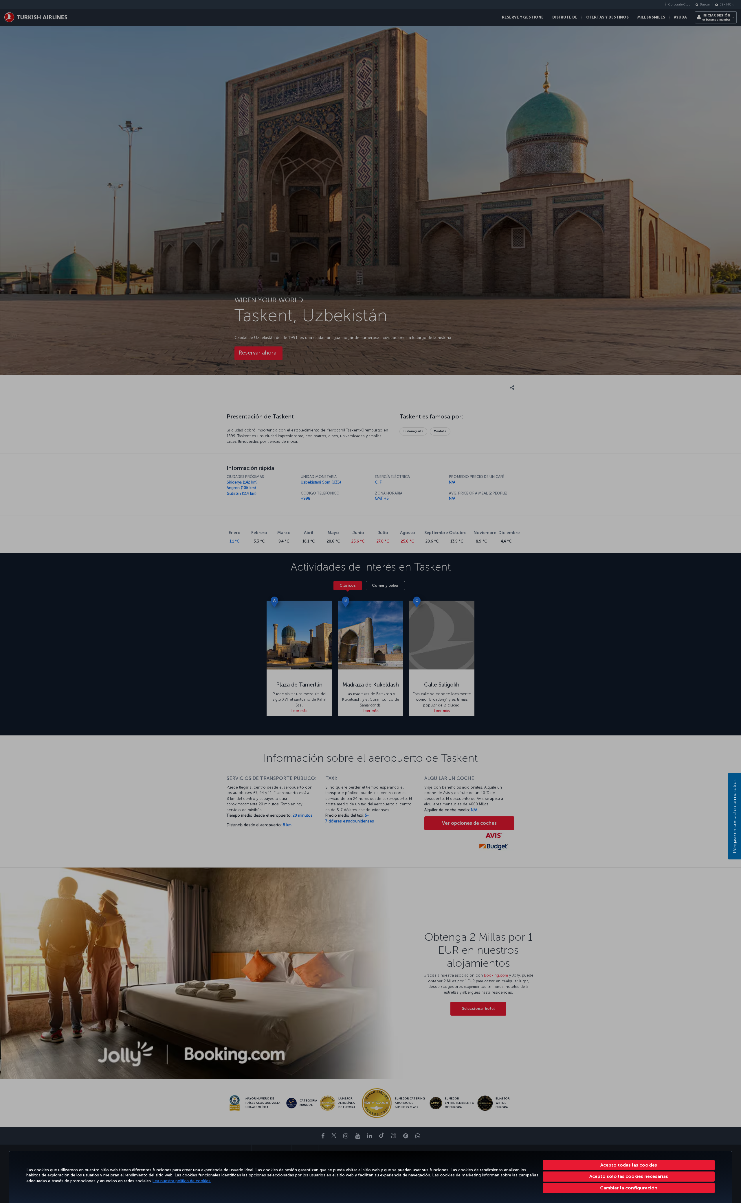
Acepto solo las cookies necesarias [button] (628, 1176)
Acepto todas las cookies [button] (628, 1165)
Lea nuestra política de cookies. (182, 1180)
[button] (629, 1188)
